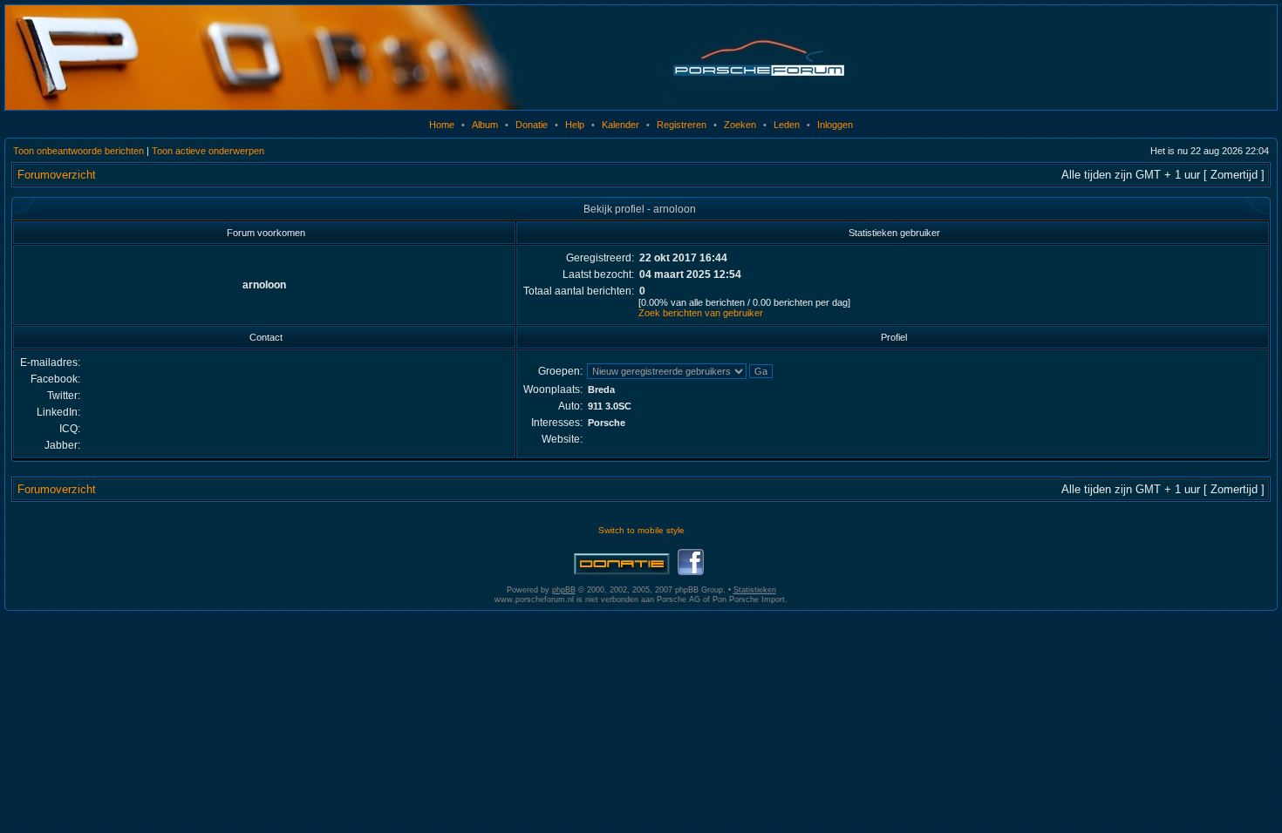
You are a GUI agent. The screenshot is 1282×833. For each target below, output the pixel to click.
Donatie (531, 124)
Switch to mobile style (641, 530)
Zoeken (740, 124)
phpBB (564, 590)
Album (485, 124)
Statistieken (754, 590)
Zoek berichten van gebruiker (700, 313)
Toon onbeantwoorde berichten (78, 151)
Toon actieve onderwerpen (208, 151)
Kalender (620, 124)
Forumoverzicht (56, 174)
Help (574, 124)
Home (441, 124)
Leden (787, 124)
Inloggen (835, 124)
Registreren (681, 124)
